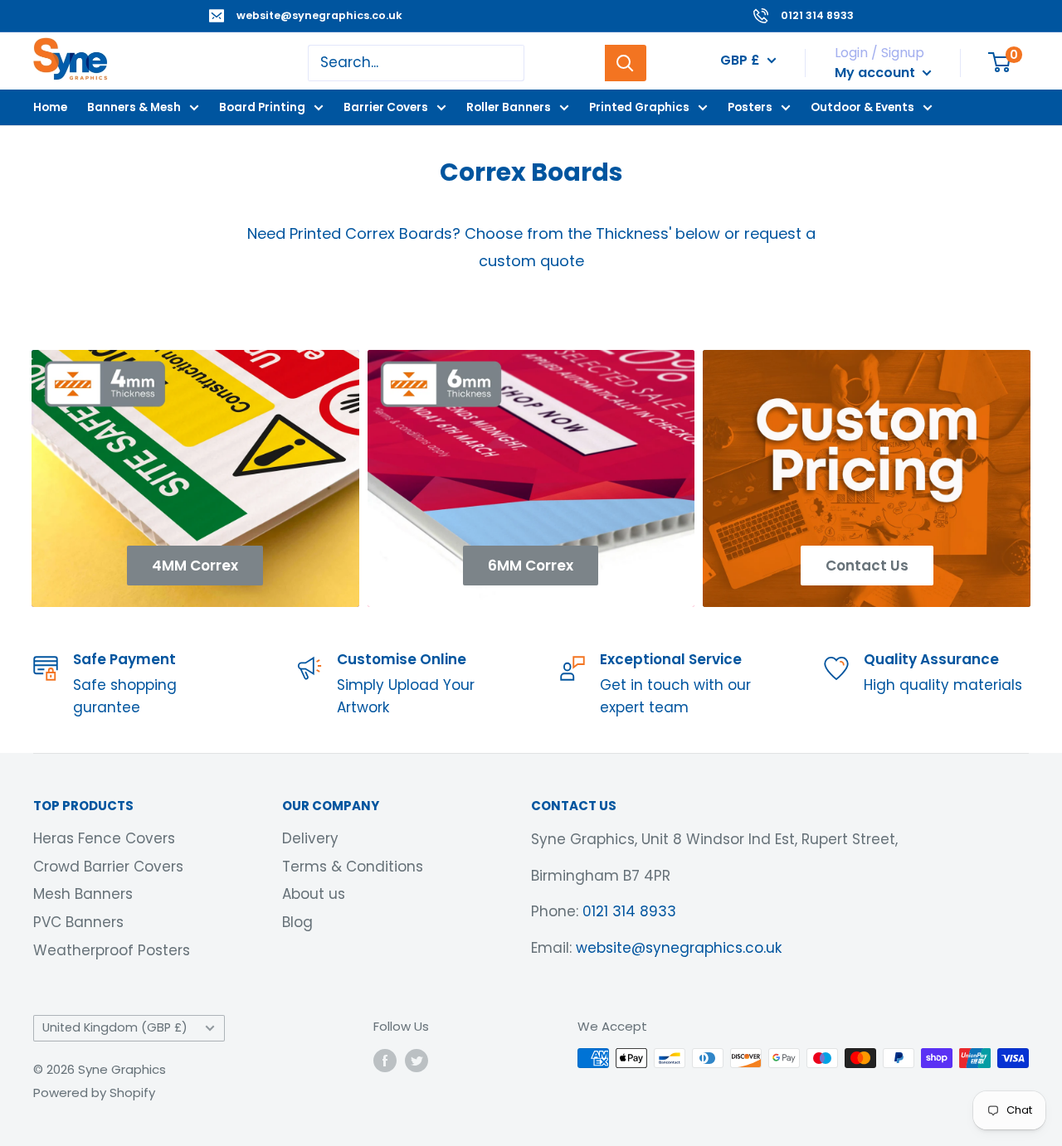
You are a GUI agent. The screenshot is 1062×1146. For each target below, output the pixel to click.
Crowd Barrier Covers (108, 866)
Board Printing (262, 106)
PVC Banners (78, 922)
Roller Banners (508, 106)
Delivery (310, 838)
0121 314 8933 (817, 15)
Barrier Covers (385, 106)
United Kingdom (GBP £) (115, 1027)
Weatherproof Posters (111, 950)
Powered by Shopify (94, 1092)
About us (313, 894)
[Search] (625, 63)
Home (50, 106)
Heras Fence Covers (104, 838)
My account (876, 72)
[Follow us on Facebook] (385, 1060)
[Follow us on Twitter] (416, 1060)
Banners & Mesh (134, 106)
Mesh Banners (83, 894)
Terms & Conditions (352, 866)
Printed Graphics (639, 106)
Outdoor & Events (862, 106)
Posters (750, 106)
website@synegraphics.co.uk (319, 15)
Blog (297, 922)
